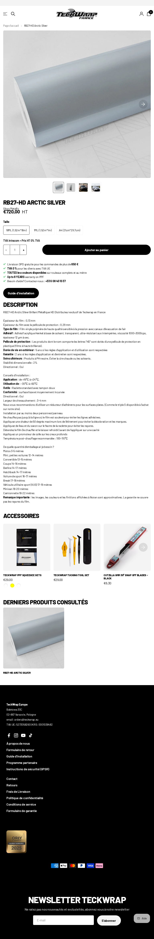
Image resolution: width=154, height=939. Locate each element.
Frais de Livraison (18, 791)
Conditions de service (21, 804)
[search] (13, 13)
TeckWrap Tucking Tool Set (71, 575)
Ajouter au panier (96, 250)
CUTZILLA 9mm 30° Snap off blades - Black (126, 576)
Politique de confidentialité (24, 798)
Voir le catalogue (5, 14)
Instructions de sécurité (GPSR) (27, 769)
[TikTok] (30, 735)
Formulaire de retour (20, 750)
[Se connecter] (142, 13)
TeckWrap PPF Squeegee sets (22, 575)
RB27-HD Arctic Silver (17, 672)
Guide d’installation (21, 293)
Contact (11, 778)
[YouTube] (23, 735)
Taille (6, 221)
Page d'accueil (11, 25)
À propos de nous (18, 743)
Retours (11, 785)
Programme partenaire (21, 762)
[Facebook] (8, 735)
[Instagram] (16, 735)
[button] (143, 104)
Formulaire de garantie (21, 811)
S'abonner (109, 920)
